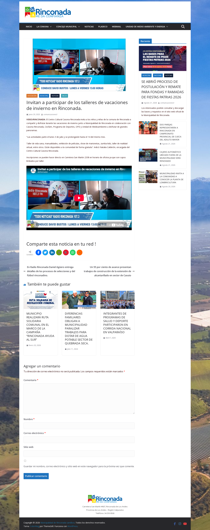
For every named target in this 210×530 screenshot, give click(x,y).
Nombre (29, 419)
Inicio (29, 26)
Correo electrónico (35, 433)
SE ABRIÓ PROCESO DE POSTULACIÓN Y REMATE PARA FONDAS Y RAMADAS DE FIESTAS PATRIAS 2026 (162, 89)
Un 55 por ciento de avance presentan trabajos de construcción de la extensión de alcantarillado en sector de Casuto (107, 271)
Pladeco (102, 26)
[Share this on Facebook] (38, 252)
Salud (64, 96)
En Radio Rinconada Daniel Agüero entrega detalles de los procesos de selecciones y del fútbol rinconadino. (51, 271)
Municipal (44, 96)
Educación (32, 96)
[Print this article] (59, 252)
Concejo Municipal (66, 26)
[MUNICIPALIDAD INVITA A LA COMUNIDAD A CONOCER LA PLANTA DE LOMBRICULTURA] (148, 180)
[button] (50, 27)
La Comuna (43, 26)
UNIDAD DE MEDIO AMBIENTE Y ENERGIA (145, 26)
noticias (55, 96)
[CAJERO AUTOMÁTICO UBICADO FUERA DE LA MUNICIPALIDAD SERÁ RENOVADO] (148, 158)
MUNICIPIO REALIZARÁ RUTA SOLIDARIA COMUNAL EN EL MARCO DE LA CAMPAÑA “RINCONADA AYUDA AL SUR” (40, 327)
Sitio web (28, 447)
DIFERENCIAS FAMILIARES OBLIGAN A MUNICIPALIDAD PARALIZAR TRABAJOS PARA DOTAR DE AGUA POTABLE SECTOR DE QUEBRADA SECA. (79, 328)
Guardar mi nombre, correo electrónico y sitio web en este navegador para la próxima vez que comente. (79, 466)
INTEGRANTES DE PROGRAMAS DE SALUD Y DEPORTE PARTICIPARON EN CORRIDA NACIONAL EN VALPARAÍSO (117, 323)
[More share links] (79, 252)
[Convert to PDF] (66, 252)
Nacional (158, 75)
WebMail (116, 26)
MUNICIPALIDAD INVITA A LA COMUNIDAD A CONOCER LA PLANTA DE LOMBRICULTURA (172, 178)
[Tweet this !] (45, 252)
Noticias (89, 26)
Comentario (31, 380)
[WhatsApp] (73, 252)
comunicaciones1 (50, 114)
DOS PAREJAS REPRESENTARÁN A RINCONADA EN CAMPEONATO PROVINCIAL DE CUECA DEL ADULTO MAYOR (170, 132)
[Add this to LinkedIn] (52, 252)
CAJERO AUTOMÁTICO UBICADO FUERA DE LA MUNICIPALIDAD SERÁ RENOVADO (170, 156)
